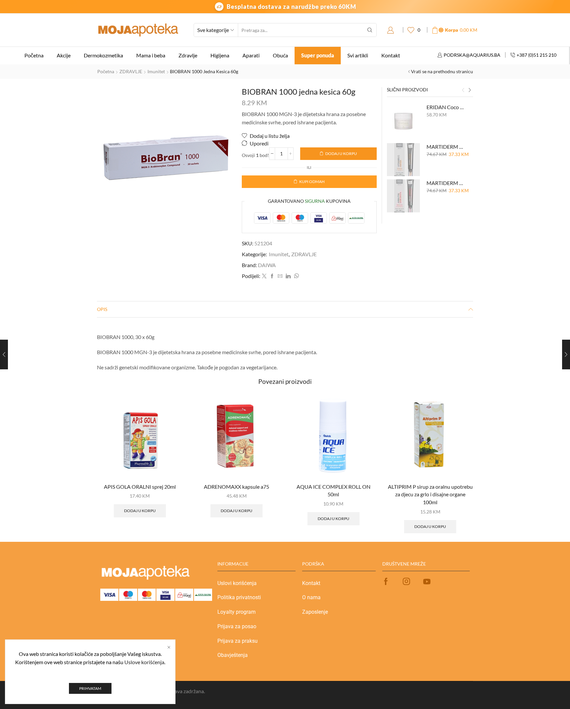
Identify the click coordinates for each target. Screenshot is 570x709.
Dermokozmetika (103, 55)
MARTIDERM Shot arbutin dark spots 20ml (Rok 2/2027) (446, 183)
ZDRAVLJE (130, 71)
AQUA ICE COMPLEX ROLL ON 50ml (333, 490)
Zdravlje (187, 55)
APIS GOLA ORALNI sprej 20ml (140, 486)
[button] (463, 90)
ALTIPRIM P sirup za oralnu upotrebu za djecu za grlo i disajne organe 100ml (430, 494)
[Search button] (369, 30)
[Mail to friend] (280, 276)
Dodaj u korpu (341, 153)
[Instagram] (406, 581)
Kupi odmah (312, 181)
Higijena (219, 55)
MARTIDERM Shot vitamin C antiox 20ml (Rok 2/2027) (446, 146)
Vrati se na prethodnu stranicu (442, 71)
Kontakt (390, 55)
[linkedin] (288, 276)
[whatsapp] (295, 276)
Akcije (64, 55)
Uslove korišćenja (144, 662)
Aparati (251, 55)
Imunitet (156, 71)
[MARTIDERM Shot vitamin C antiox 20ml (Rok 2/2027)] (403, 159)
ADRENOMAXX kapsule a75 (236, 486)
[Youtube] (426, 581)
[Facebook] (272, 276)
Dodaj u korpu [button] (140, 510)
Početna (34, 55)
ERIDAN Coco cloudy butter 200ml (446, 107)
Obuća (280, 55)
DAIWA (267, 265)
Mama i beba (150, 55)
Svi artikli (357, 55)
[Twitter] (264, 276)
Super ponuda (317, 55)
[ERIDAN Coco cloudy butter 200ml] (403, 120)
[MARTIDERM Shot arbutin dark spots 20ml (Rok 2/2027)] (403, 195)
